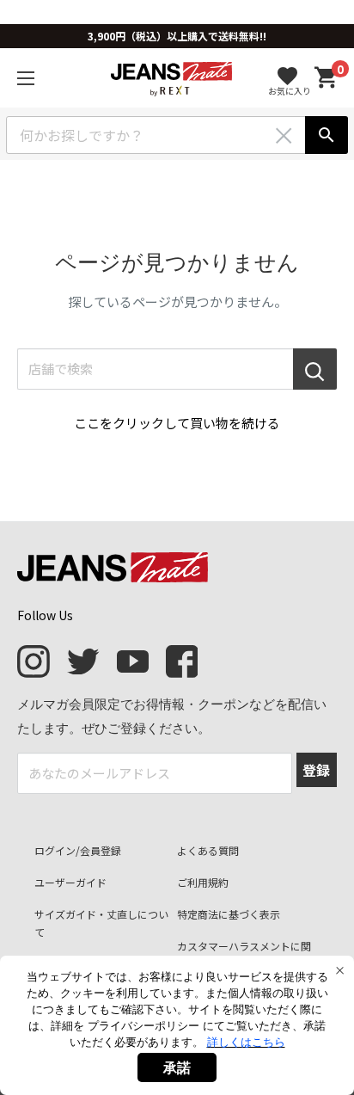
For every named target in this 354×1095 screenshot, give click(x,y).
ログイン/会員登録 (77, 850)
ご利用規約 (203, 882)
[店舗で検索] (315, 369)
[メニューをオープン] (25, 78)
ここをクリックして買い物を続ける (177, 423)
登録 (316, 770)
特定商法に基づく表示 (228, 914)
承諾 (177, 1067)
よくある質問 (208, 850)
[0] (326, 77)
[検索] (326, 135)
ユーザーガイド (70, 882)
